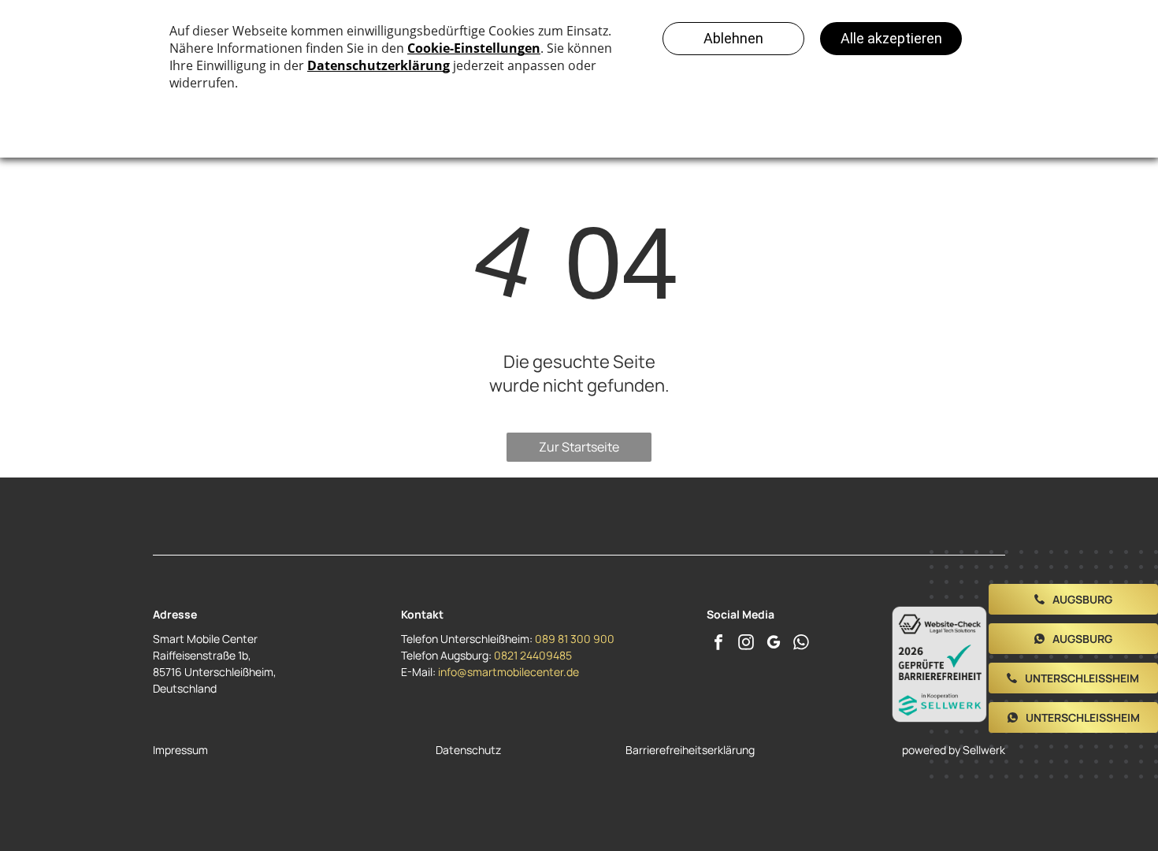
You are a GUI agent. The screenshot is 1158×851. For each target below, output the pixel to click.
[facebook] (718, 644)
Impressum (180, 749)
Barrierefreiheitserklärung (690, 749)
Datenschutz (468, 749)
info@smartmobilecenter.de (508, 671)
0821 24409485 (533, 655)
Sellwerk (984, 749)
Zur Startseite (579, 446)
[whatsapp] (801, 644)
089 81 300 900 (574, 638)
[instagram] (746, 644)
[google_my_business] (773, 644)
